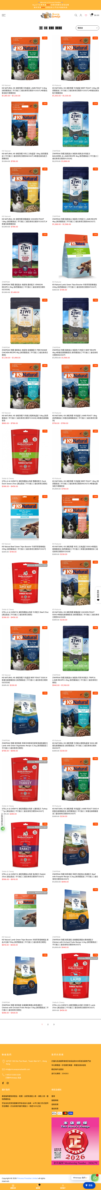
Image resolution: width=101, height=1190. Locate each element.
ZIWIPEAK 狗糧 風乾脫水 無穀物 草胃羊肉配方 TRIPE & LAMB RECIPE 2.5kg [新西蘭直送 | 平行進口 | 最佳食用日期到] (75, 679)
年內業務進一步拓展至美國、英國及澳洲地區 (68, 1065)
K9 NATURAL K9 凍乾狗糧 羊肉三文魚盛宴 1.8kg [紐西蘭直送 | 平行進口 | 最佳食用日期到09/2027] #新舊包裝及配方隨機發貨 (25, 156)
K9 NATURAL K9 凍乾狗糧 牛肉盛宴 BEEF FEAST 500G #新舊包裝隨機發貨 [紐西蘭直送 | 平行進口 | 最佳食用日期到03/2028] (25, 679)
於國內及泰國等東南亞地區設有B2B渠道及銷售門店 (71, 1061)
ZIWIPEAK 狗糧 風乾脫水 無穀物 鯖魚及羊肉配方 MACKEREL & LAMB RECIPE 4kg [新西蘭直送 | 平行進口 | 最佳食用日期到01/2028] (75, 156)
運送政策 (54, 1108)
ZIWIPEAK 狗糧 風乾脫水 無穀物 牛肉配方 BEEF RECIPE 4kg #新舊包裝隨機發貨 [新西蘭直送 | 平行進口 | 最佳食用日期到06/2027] (75, 352)
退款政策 (54, 1104)
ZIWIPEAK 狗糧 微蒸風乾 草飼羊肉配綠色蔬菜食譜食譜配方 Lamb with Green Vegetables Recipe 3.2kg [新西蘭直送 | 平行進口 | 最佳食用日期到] (25, 745)
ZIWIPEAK (56, 151)
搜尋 (53, 1096)
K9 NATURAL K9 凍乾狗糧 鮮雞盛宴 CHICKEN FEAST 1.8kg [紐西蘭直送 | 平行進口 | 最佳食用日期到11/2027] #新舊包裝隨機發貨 (24, 221)
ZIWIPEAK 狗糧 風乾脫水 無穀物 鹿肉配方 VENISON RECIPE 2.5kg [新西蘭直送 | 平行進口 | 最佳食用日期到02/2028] (23, 287)
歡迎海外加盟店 (57, 1069)
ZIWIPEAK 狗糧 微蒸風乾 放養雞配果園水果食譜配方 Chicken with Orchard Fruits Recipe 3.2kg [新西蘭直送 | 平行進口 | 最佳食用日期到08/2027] (74, 942)
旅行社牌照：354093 (59, 1073)
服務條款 (54, 1100)
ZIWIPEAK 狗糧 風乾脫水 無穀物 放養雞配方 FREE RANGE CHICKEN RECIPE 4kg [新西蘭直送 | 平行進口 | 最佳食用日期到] (25, 352)
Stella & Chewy (8, 478)
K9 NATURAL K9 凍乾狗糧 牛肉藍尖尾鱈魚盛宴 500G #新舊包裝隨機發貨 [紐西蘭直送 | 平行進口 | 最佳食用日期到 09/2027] (75, 745)
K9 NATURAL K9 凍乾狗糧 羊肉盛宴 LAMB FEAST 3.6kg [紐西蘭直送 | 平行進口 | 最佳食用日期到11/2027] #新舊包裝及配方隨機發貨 (24, 90)
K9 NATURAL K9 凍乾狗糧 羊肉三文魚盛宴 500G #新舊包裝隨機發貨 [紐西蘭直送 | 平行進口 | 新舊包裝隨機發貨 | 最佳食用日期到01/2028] (75, 549)
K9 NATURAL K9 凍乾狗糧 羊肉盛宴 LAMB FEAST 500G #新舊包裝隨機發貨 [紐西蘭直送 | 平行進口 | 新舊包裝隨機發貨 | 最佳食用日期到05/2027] (75, 811)
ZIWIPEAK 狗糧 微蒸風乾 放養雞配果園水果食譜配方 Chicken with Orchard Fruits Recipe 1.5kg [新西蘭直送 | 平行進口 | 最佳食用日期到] (25, 1007)
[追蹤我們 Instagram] (8, 1083)
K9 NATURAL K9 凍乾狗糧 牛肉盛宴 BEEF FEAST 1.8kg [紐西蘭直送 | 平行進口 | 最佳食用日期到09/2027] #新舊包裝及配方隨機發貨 (75, 483)
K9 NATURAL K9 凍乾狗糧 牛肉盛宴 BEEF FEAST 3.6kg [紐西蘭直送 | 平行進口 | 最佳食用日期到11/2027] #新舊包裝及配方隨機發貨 (75, 90)
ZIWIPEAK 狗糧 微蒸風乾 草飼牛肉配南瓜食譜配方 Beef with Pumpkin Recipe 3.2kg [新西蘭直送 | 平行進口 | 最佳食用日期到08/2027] (75, 876)
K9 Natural (6, 85)
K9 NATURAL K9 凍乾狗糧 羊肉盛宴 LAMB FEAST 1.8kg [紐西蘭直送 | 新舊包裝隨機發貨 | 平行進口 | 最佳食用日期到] (74, 418)
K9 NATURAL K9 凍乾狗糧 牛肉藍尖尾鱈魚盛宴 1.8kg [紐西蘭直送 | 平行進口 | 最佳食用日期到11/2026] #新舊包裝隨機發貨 (25, 418)
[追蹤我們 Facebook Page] (3, 1083)
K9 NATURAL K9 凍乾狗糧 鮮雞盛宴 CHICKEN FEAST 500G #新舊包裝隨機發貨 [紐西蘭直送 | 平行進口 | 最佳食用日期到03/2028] (75, 614)
